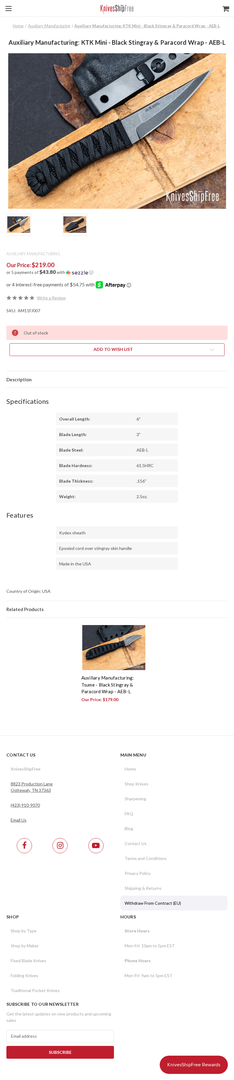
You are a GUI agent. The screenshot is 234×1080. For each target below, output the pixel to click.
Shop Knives (136, 783)
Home (130, 768)
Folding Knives (24, 975)
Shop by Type (24, 930)
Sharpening (135, 798)
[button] (117, 272)
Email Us (19, 820)
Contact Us (136, 843)
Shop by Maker (25, 945)
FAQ (129, 813)
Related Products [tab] (25, 609)
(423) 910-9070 (25, 805)
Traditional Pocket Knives (35, 990)
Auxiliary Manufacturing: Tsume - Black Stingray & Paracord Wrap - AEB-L (107, 684)
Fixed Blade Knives (28, 960)
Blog (129, 828)
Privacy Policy (138, 873)
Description (19, 379)
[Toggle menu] (8, 8)
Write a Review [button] (51, 297)
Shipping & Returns (143, 888)
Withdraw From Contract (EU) (153, 903)
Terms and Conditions (146, 858)
